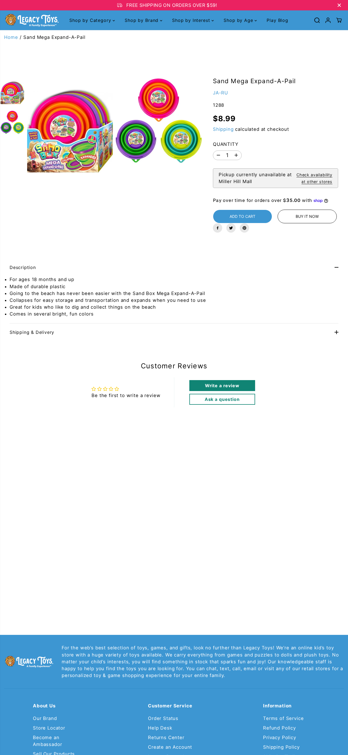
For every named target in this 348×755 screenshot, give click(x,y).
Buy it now (307, 216)
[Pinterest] (244, 228)
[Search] (317, 20)
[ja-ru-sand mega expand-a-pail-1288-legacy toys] (70, 131)
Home (11, 37)
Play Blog (277, 20)
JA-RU (220, 93)
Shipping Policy (281, 747)
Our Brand (45, 718)
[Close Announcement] (339, 5)
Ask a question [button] (222, 399)
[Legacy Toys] (31, 20)
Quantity (225, 144)
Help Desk (160, 728)
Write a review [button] (222, 385)
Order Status (163, 718)
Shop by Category (91, 20)
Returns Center (166, 737)
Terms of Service (283, 718)
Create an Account (170, 747)
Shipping (223, 129)
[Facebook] (217, 228)
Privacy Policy (279, 737)
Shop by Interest (192, 20)
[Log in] (328, 20)
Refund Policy (279, 728)
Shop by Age (239, 20)
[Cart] (339, 20)
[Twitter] (231, 228)
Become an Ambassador (47, 741)
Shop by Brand (142, 20)
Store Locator (49, 728)
